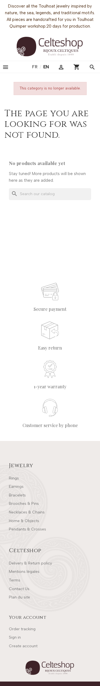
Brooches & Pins (24, 503)
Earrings (16, 486)
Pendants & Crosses (27, 529)
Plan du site (19, 597)
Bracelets (17, 495)
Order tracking (22, 629)
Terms (14, 580)
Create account (23, 646)
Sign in (15, 637)
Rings (14, 478)
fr (35, 66)
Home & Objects (24, 520)
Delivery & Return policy (30, 563)
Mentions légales (24, 571)
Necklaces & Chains (27, 512)
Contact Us (19, 588)
